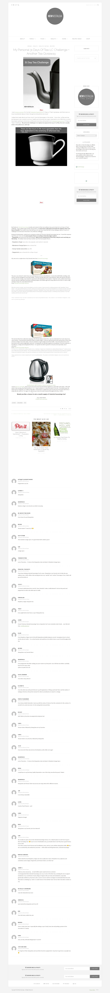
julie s (20, 584)
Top (97, 989)
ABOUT (22, 38)
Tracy (19, 608)
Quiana (20, 648)
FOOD (42, 38)
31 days (14, 402)
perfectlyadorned (23, 699)
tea (25, 402)
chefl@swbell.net (25, 626)
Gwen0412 (21, 900)
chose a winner (19, 112)
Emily (19, 824)
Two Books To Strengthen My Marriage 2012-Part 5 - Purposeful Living (57, 414)
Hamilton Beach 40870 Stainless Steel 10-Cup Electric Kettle (41, 385)
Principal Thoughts (24, 569)
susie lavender (22, 674)
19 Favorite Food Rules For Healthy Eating (62, 438)
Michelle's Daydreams (24, 888)
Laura (19, 802)
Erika (19, 768)
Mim (19, 911)
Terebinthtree (22, 558)
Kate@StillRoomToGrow (25, 479)
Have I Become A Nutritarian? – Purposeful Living (21, 434)
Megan (20, 524)
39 (69, 408)
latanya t (20, 490)
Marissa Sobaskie (23, 854)
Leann (19, 620)
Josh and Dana (22, 947)
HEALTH (53, 38)
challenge (20, 402)
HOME (64, 38)
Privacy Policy (92, 989)
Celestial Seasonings (37, 112)
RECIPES (52, 46)
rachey (20, 712)
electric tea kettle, (20, 386)
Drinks (30, 46)
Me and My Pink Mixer (24, 513)
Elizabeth (21, 686)
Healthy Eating (44, 46)
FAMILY (32, 38)
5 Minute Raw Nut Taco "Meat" (21, 413)
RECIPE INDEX (77, 38)
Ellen (19, 633)
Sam (19, 547)
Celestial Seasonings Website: (21, 347)
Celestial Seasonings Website (21, 283)
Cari (19, 835)
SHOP (88, 38)
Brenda (20, 922)
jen (19, 790)
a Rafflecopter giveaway (41, 399)
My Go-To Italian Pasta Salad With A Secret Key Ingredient (41, 449)
